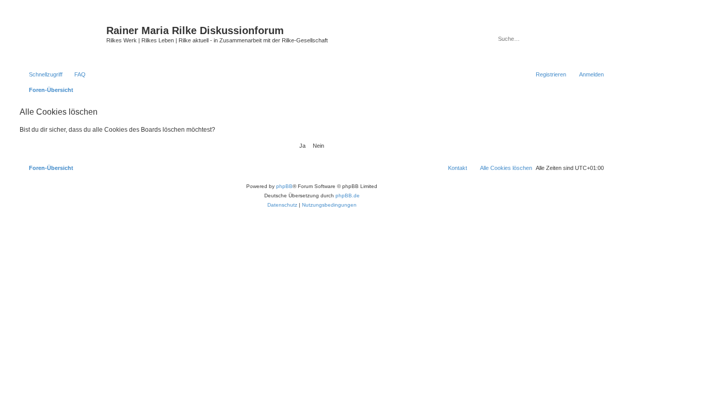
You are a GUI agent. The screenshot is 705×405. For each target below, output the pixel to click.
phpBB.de (347, 195)
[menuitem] (75, 74)
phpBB (284, 186)
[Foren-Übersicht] (61, 38)
